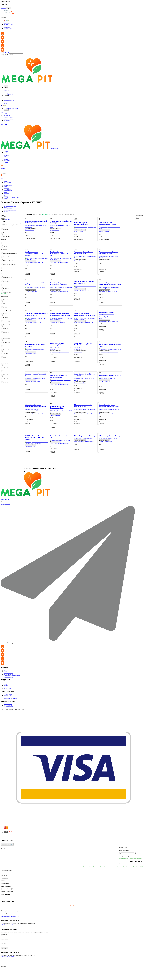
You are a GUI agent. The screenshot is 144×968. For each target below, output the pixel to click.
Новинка (61, 214)
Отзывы (6, 151)
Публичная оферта (8, 677)
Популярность (46, 214)
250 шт (5, 299)
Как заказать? (7, 27)
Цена (39, 214)
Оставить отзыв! (8, 694)
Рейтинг (35, 214)
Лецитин (6, 198)
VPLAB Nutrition (108, 441)
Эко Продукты (7, 185)
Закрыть (3, 966)
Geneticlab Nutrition (35, 381)
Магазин (6, 196)
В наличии (5, 232)
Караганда (3, 8)
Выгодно (67, 214)
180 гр (5, 382)
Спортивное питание (9, 184)
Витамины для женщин (10, 210)
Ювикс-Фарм (7, 277)
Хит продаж (54, 214)
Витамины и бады (8, 182)
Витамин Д (6, 211)
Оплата (5, 684)
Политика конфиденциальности (12, 675)
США (5, 317)
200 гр (5, 371)
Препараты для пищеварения (11, 197)
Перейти (6, 109)
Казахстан (6, 324)
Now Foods (6, 281)
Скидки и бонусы (8, 25)
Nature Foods (90, 322)
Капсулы (6, 338)
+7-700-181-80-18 (5, 52)
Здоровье (6, 162)
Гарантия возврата (8, 28)
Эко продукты (7, 160)
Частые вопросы (8, 688)
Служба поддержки (9, 682)
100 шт (5, 307)
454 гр (5, 363)
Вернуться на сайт (15, 916)
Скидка (72, 214)
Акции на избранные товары (11, 108)
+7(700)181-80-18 (5, 499)
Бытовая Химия (8, 190)
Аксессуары (7, 189)
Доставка (6, 685)
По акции (5, 229)
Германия (6, 321)
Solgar (5, 285)
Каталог (6, 85)
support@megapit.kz (7, 113)
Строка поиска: (5, 54)
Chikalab (40, 322)
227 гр (5, 374)
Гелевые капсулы (8, 346)
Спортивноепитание (7, 158)
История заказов (8, 705)
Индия (5, 328)
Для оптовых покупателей (10, 698)
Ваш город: (4, 943)
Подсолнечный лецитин (10, 206)
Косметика (6, 153)
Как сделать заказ (8, 674)
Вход (5, 21)
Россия (6, 313)
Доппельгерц (7, 292)
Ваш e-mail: (4, 934)
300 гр (5, 378)
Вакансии (6, 696)
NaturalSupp (65, 291)
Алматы (6, 246)
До (13, 224)
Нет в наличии (6, 236)
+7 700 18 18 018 (6, 115)
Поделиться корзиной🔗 (7, 844)
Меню (5, 103)
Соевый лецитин (8, 208)
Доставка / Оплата (8, 24)
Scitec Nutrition (33, 353)
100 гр (5, 367)
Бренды (6, 181)
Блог (5, 670)
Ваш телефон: (4, 939)
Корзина (6, 97)
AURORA (32, 446)
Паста (5, 357)
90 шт (5, 303)
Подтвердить (4, 948)
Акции (5, 152)
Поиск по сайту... (5, 1)
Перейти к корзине (6, 916)
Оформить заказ (5, 872)
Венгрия (6, 332)
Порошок (6, 342)
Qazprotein (81, 231)
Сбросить (7, 219)
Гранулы (6, 349)
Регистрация (7, 23)
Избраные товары (8, 706)
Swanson (6, 288)
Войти (2, 924)
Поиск (5, 87)
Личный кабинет (8, 704)
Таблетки (6, 353)
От (4, 224)
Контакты (6, 29)
